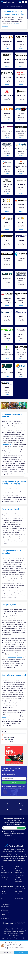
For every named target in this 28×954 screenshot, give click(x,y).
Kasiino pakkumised (5, 904)
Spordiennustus (18, 893)
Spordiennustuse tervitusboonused (5, 917)
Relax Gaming (7, 77)
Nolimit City (21, 42)
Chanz (2, 898)
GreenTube (7, 334)
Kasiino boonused (5, 902)
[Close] (26, 942)
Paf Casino (3, 893)
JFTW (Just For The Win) (7, 186)
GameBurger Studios (7, 259)
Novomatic (7, 316)
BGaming (7, 240)
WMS (7, 388)
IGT (21, 370)
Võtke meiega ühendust (6, 872)
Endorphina (7, 167)
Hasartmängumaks (19, 875)
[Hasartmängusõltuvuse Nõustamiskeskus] (20, 923)
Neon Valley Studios (7, 299)
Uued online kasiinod (20, 888)
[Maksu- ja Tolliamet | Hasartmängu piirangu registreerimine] (8, 923)
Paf (7, 370)
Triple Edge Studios (21, 259)
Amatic (21, 334)
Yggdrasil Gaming (21, 167)
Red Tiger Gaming (7, 95)
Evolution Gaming (21, 59)
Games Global (21, 184)
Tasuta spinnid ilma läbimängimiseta (5, 909)
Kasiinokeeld (18, 877)
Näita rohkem (5, 26)
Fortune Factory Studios (21, 279)
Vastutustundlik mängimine (18, 869)
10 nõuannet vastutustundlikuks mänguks (19, 881)
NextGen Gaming (21, 352)
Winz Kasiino (3, 891)
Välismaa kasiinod (19, 898)
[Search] (22, 1)
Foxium (7, 222)
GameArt (21, 240)
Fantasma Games (21, 131)
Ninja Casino (3, 888)
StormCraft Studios (21, 299)
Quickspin (7, 113)
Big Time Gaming (21, 77)
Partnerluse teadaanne (6, 880)
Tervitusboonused (5, 906)
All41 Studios (7, 278)
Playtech (21, 316)
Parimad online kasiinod (7, 886)
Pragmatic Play (7, 42)
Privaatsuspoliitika (5, 877)
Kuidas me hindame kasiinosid (5, 869)
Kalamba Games (7, 131)
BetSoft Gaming (7, 204)
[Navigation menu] (25, 1)
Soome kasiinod (18, 896)
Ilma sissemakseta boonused (5, 913)
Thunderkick (21, 95)
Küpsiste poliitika (4, 875)
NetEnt (7, 59)
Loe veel (7, 48)
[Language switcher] (19, 1)
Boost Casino (4, 896)
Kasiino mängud (18, 891)
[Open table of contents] (26, 475)
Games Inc (7, 352)
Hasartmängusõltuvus (20, 872)
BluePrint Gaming (21, 149)
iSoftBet (21, 222)
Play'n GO (21, 113)
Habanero (21, 204)
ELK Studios (7, 149)
